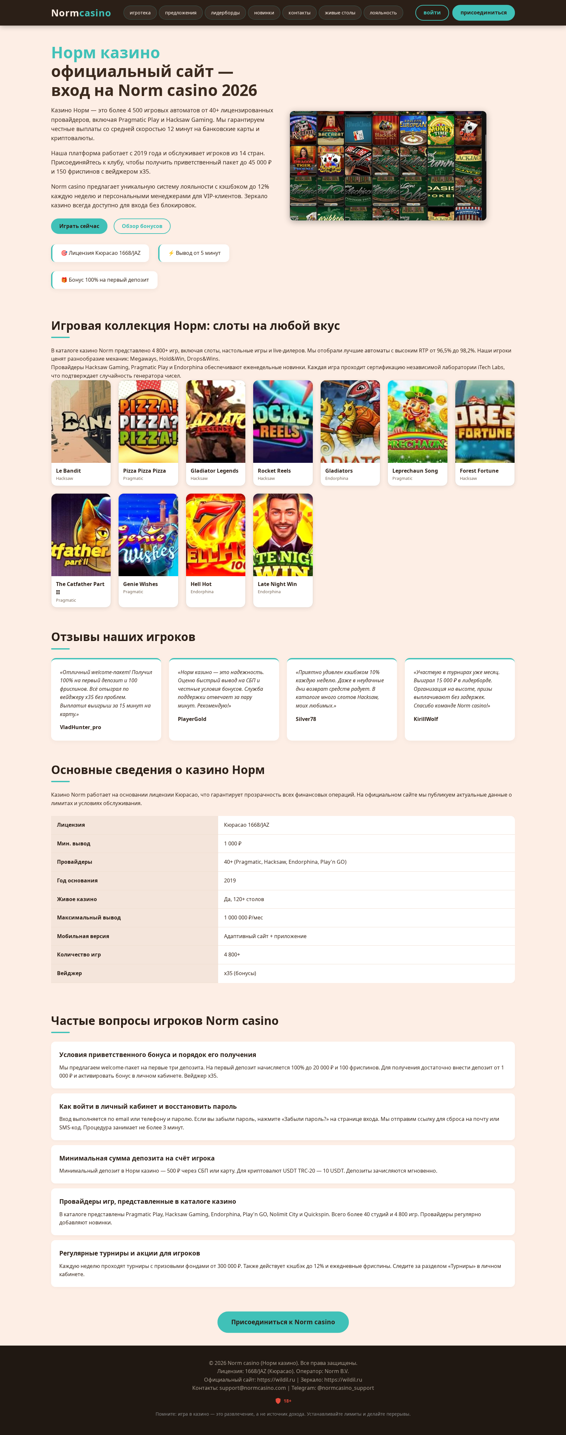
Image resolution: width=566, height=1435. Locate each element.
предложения (181, 12)
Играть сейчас (79, 226)
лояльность (383, 12)
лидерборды (225, 12)
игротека (140, 12)
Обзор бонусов (142, 226)
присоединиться (484, 12)
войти (432, 12)
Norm (81, 12)
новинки (264, 12)
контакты (300, 12)
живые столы (340, 12)
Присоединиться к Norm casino (283, 1321)
